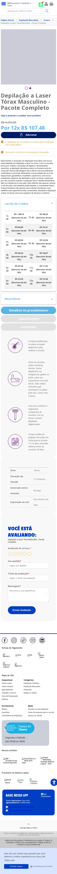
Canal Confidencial (32, 845)
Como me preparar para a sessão (41, 712)
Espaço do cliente (35, 716)
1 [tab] (26, 88)
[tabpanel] (28, 57)
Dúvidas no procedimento (38, 709)
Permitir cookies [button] (16, 866)
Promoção (28, 690)
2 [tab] (30, 88)
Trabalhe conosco (9, 693)
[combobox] (28, 10)
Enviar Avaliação (22, 610)
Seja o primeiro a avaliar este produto (21, 115)
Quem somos (7, 683)
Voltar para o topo (28, 828)
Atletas (4, 709)
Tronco (47, 20)
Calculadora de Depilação (12, 716)
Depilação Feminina (31, 683)
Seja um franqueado (10, 696)
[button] (28, 204)
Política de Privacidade (14, 840)
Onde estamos (7, 686)
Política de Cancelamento (26, 843)
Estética (5, 699)
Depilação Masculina (29, 20)
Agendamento (7, 690)
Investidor (6, 712)
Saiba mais (10, 860)
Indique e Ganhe (30, 693)
